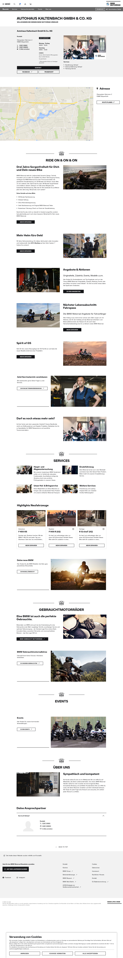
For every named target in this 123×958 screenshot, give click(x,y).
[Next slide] (104, 47)
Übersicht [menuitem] (6, 9)
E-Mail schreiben (47, 829)
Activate (46, 119)
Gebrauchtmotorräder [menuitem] (27, 9)
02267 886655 (46, 826)
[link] (27, 45)
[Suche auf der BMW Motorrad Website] (14, 3)
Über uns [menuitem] (48, 9)
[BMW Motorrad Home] (113, 4)
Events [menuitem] (40, 9)
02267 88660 (46, 823)
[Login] (25, 3)
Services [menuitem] (14, 9)
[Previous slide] (65, 47)
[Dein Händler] (20, 3)
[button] (6, 4)
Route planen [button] (107, 102)
